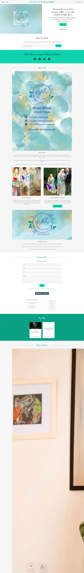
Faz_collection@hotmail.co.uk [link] (31, 307)
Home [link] (3, 2)
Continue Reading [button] (35, 336)
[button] (81, 2)
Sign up (58, 45)
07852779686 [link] (63, 29)
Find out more (57, 206)
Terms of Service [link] (51, 288)
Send (42, 285)
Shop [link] (7, 2)
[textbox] (38, 45)
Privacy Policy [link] (45, 288)
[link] (42, 2)
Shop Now (63, 24)
